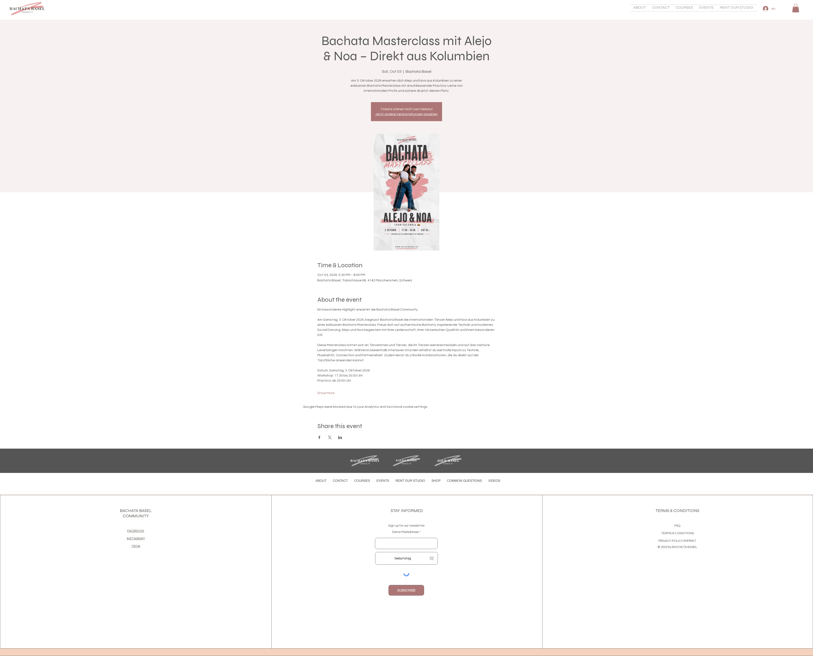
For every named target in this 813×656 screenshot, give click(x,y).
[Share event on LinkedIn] (340, 437)
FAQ (677, 525)
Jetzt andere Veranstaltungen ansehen (406, 114)
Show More (326, 393)
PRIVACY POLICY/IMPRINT (677, 540)
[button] (639, 8)
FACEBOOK (135, 531)
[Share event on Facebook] (319, 437)
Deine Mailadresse (405, 532)
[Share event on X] (330, 437)
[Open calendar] (431, 558)
